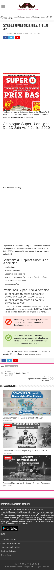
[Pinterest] (23, 563)
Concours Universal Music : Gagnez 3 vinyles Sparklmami (27, 483)
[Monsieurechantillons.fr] (27, 6)
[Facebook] (18, 563)
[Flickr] (28, 563)
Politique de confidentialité (10, 547)
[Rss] (16, 563)
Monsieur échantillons (13, 567)
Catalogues (13, 17)
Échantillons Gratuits (8, 539)
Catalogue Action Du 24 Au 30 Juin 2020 (17, 373)
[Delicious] (33, 563)
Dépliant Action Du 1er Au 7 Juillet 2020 (38, 379)
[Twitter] (20, 563)
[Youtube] (31, 563)
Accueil (5, 17)
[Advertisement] (21, 56)
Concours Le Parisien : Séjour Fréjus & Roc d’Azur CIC (25, 450)
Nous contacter (6, 555)
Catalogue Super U (25, 17)
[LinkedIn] (25, 563)
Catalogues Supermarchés (10, 543)
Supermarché (11, 366)
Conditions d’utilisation (9, 551)
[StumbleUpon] (36, 563)
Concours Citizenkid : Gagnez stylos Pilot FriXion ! (23, 418)
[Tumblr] (38, 563)
